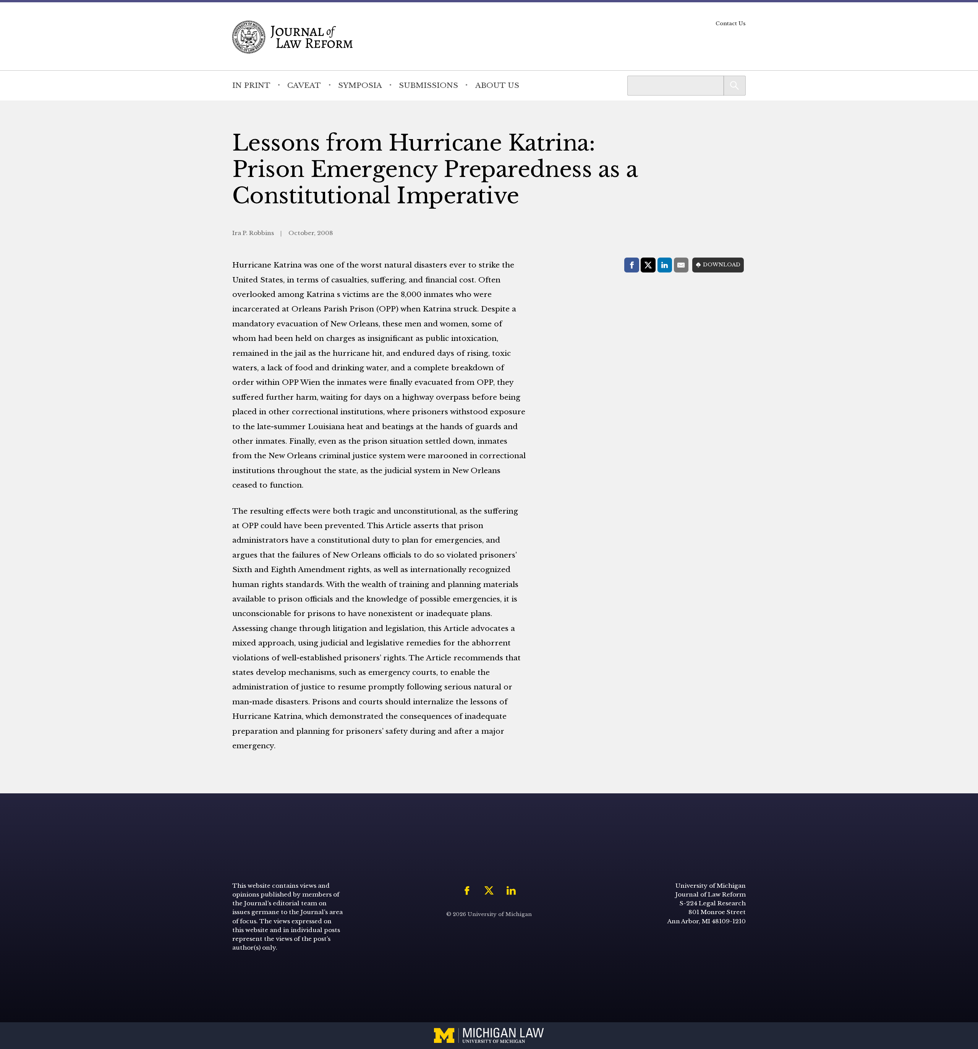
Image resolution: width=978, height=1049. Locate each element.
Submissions (428, 85)
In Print (251, 85)
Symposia (360, 85)
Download (721, 264)
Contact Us (731, 23)
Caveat (304, 85)
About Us (497, 85)
